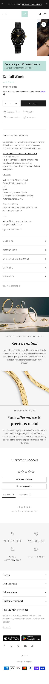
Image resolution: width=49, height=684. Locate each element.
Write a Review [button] (25, 479)
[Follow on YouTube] (25, 646)
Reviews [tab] (6, 494)
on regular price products (32, 4)
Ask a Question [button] (25, 486)
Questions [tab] (23, 494)
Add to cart (33, 103)
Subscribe (7, 627)
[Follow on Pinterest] (18, 646)
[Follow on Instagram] (11, 646)
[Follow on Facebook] (4, 646)
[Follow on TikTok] (32, 646)
